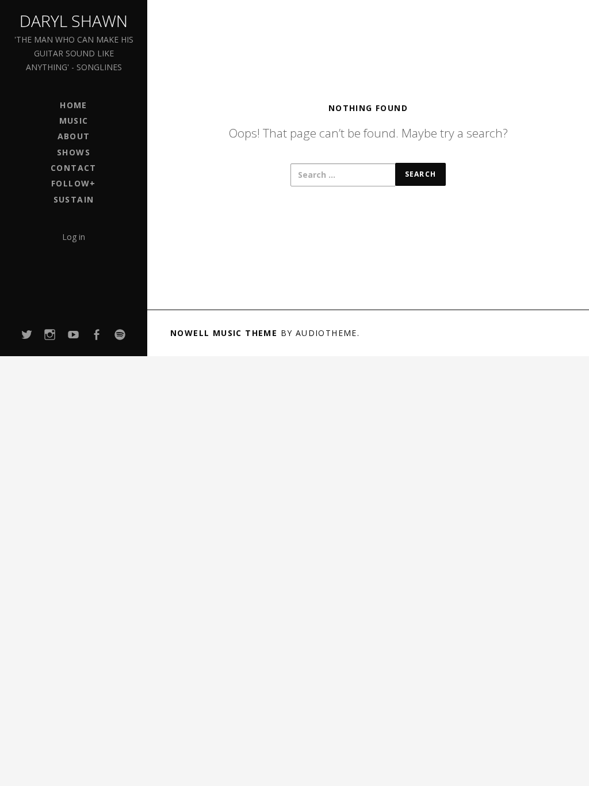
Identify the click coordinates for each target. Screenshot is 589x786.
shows (73, 152)
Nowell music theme (223, 332)
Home (73, 105)
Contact (74, 167)
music (74, 120)
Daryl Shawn (74, 21)
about (74, 136)
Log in (73, 236)
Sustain (73, 199)
